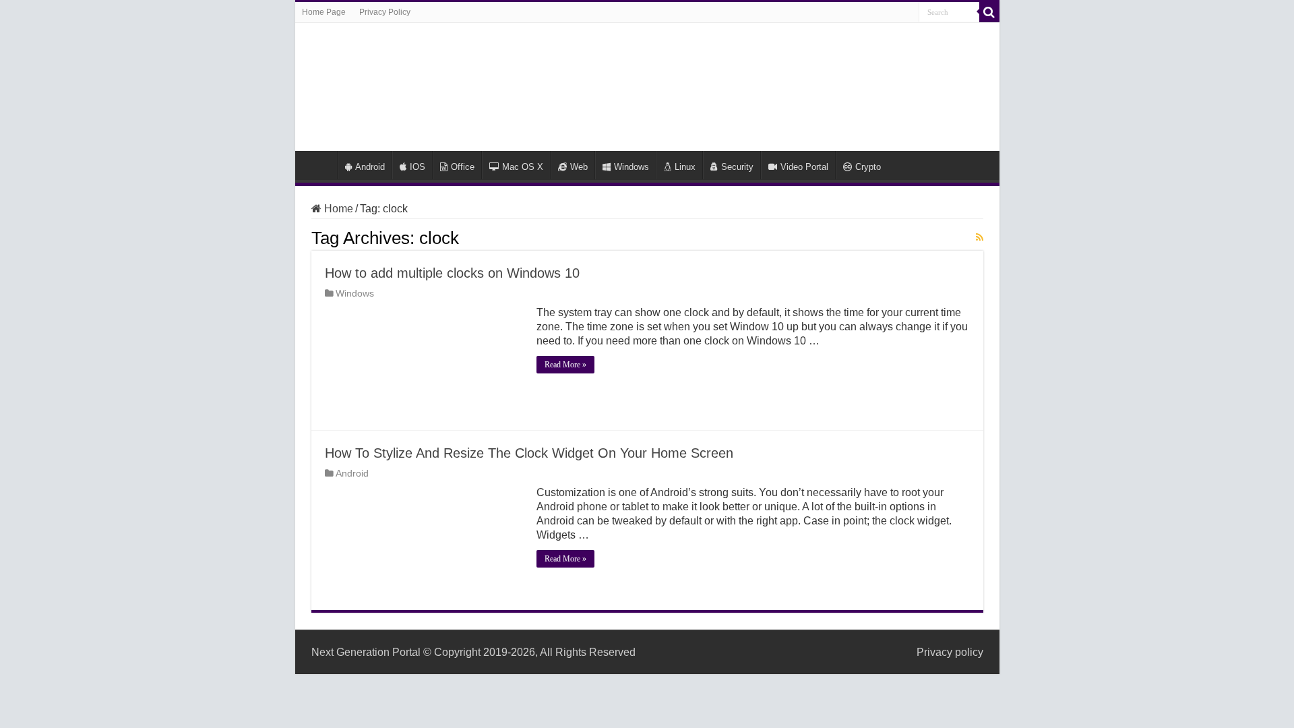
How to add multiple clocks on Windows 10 (452, 273)
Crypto (868, 167)
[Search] (989, 12)
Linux (685, 167)
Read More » (565, 364)
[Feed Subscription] (979, 237)
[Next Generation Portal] (647, 84)
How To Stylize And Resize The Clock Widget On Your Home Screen (529, 453)
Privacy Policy (384, 12)
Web (579, 167)
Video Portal (804, 167)
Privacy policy (950, 652)
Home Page (324, 12)
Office (462, 167)
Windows (631, 167)
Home (319, 165)
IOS (417, 167)
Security (737, 167)
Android (370, 167)
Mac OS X (522, 167)
